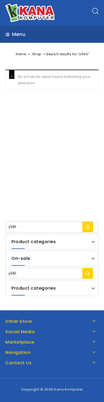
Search (87, 227)
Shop (36, 54)
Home (21, 54)
